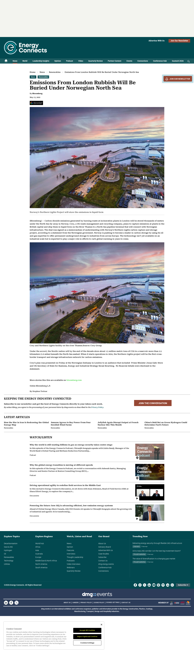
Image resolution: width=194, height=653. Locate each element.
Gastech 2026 (178, 61)
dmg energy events (106, 564)
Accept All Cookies (87, 630)
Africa (37, 547)
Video (80, 61)
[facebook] (135, 585)
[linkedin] (149, 585)
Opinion (57, 61)
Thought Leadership (75, 557)
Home (32, 72)
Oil (5, 554)
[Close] (101, 624)
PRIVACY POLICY (86, 602)
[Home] (6, 61)
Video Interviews (73, 564)
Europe (38, 557)
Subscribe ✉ (183, 585)
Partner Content (114, 61)
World (24, 61)
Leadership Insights (41, 61)
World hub (39, 543)
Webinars (71, 567)
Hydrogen (8, 550)
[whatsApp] (172, 585)
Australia (39, 554)
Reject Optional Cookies (87, 636)
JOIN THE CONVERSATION (153, 403)
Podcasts (71, 561)
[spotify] (163, 585)
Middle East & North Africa (46, 561)
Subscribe (102, 557)
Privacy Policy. (97, 407)
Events (129, 61)
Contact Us (102, 561)
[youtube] (153, 585)
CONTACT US (125, 602)
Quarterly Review (95, 61)
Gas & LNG (8, 547)
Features (70, 550)
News (15, 61)
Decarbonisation (10, 543)
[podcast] (158, 585)
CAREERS (75, 602)
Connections (142, 61)
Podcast (69, 61)
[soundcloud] (167, 585)
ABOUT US (67, 602)
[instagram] (140, 585)
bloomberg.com (74, 380)
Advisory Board (104, 547)
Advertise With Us (157, 41)
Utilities (7, 564)
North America (41, 564)
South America (41, 567)
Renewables (54, 72)
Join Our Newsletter (179, 41)
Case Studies (103, 554)
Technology (8, 561)
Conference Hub (160, 61)
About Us (102, 543)
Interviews (71, 554)
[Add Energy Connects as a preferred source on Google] (36, 103)
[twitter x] (144, 585)
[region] (54, 635)
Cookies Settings (113, 602)
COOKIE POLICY (99, 602)
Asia (37, 550)
